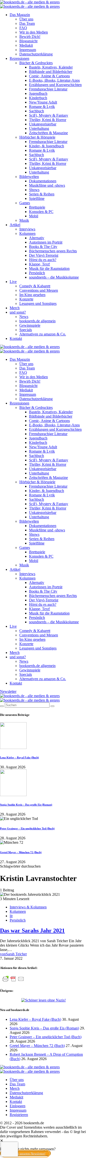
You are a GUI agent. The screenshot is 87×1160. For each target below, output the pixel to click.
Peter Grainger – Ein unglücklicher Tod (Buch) (27, 828)
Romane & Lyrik (42, 107)
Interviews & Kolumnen (28, 907)
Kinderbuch (38, 98)
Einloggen (17, 1106)
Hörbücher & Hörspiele (37, 137)
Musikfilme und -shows (47, 185)
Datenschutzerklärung (36, 54)
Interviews (27, 229)
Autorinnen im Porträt (45, 242)
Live (13, 282)
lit (11, 916)
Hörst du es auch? (42, 260)
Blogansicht (28, 41)
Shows (34, 190)
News (23, 317)
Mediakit (26, 45)
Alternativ (36, 238)
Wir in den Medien (33, 32)
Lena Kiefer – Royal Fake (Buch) (19, 757)
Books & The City (43, 247)
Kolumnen (27, 233)
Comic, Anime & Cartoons (49, 76)
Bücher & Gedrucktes (36, 63)
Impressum (27, 50)
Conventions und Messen (38, 290)
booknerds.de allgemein (37, 321)
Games (24, 203)
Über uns (26, 19)
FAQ (23, 28)
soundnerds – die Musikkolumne (54, 277)
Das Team (27, 23)
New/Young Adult (43, 102)
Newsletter (8, 691)
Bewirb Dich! (29, 37)
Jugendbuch (38, 93)
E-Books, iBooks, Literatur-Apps (54, 80)
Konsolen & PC (41, 212)
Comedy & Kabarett (34, 286)
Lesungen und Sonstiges (38, 303)
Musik (24, 220)
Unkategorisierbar (42, 124)
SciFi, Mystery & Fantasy (48, 115)
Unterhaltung (39, 128)
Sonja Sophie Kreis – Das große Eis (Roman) (26, 804)
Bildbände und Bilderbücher (50, 72)
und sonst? (18, 312)
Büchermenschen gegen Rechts (53, 251)
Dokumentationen (42, 181)
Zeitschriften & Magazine (48, 133)
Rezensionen (19, 58)
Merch (15, 308)
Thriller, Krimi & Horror (47, 120)
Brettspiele (37, 207)
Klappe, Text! (39, 264)
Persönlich (37, 273)
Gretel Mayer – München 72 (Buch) (21, 852)
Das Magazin (20, 15)
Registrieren (19, 1115)
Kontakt (16, 338)
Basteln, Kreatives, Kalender (51, 67)
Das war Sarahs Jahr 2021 (32, 930)
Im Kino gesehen (32, 295)
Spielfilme (36, 198)
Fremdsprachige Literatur (48, 89)
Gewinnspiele (29, 325)
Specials (25, 330)
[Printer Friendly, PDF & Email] (13, 981)
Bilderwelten (29, 177)
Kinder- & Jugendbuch (46, 146)
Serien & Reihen (41, 194)
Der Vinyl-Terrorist (43, 255)
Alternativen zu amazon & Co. (42, 334)
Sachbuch (36, 111)
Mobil (33, 216)
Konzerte (26, 299)
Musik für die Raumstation (49, 268)
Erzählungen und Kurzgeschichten (55, 85)
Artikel (15, 225)
